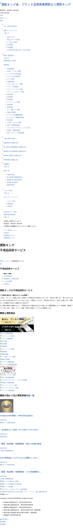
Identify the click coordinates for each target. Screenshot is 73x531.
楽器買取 (10, 104)
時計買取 (10, 94)
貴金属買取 (10, 68)
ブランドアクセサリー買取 (15, 92)
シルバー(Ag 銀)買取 (13, 76)
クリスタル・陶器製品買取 (15, 117)
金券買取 (10, 97)
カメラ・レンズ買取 (13, 102)
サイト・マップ (29, 492)
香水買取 (10, 120)
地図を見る (15, 143)
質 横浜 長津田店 (9, 155)
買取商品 (6, 64)
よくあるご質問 (12, 42)
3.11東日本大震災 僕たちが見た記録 (18, 50)
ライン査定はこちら (10, 230)
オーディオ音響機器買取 (15, 115)
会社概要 (10, 45)
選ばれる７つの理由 (13, 39)
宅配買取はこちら (9, 238)
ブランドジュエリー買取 (15, 89)
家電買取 (10, 107)
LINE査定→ (5, 519)
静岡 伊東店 (7, 160)
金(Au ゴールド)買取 (14, 71)
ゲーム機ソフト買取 (13, 109)
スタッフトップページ (11, 197)
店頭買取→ (3, 521)
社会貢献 (10, 47)
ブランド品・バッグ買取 (15, 84)
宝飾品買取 (10, 81)
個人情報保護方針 (41, 492)
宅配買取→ (3, 524)
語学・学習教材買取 (13, 125)
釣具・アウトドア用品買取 (15, 133)
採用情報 (10, 203)
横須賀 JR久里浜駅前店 (11, 151)
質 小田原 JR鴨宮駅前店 (11, 147)
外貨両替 (10, 99)
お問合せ (10, 206)
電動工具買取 (11, 112)
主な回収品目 (8, 276)
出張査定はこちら (9, 235)
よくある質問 (8, 281)
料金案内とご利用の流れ (11, 278)
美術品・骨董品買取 (13, 130)
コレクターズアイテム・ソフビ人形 (18, 127)
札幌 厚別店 (7, 143)
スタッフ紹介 (11, 201)
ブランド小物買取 (13, 86)
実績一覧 (30, 395)
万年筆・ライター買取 (14, 122)
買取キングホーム (5, 261)
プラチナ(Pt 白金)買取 (14, 74)
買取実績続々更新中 (10, 60)
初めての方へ (11, 37)
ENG (1, 15)
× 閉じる (6, 33)
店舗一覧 (6, 170)
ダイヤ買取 (10, 79)
